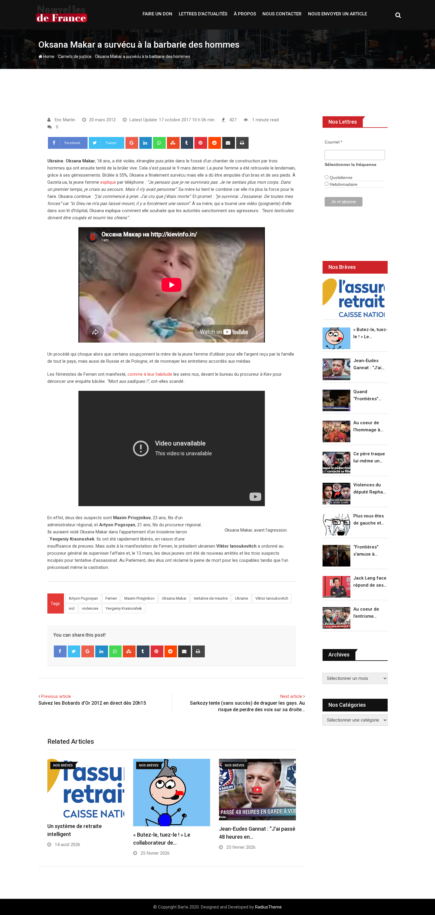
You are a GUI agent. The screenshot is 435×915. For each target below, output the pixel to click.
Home (48, 56)
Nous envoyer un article (337, 14)
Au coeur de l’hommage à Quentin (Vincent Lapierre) (366, 426)
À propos (245, 14)
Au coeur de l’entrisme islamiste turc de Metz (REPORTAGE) (367, 613)
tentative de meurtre (211, 598)
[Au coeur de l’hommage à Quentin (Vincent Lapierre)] (336, 431)
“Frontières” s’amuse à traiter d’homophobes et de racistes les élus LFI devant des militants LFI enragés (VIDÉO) (368, 551)
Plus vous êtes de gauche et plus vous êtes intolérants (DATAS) (368, 520)
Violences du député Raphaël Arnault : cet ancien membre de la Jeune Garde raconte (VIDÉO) (370, 489)
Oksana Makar (174, 598)
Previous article (56, 696)
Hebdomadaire (342, 184)
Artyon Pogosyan (83, 598)
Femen (111, 598)
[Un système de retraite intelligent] (354, 297)
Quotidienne (340, 177)
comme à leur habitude (150, 374)
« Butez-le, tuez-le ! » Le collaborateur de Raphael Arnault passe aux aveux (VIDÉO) (370, 333)
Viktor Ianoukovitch (271, 598)
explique (108, 182)
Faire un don (157, 14)
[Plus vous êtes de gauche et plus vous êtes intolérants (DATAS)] (336, 524)
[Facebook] (60, 651)
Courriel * (333, 142)
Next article (291, 696)
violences (90, 608)
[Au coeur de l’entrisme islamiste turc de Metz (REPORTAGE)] (336, 618)
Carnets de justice (74, 56)
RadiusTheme (268, 907)
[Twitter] (74, 651)
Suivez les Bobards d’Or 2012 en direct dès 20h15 (92, 703)
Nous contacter (282, 14)
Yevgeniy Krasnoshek (124, 608)
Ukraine (241, 598)
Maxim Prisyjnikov (139, 598)
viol (72, 608)
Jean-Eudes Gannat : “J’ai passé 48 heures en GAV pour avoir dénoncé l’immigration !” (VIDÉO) (369, 364)
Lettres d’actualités (203, 14)
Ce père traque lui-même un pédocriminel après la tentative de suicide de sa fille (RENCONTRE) (369, 457)
